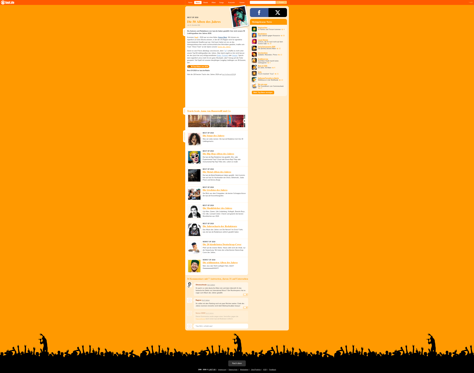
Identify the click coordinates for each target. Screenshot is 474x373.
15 (280, 48)
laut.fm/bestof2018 (228, 74)
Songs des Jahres (224, 47)
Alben (214, 2)
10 (270, 44)
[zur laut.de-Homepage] (10, 2)
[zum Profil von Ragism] (189, 300)
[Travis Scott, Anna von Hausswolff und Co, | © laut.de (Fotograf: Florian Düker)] (199, 121)
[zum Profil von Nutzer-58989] (189, 313)
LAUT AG (212, 370)
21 (278, 74)
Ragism (198, 300)
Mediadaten (244, 370)
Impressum (222, 370)
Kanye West (222, 37)
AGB (265, 370)
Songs (221, 2)
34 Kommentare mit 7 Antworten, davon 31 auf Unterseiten (217, 278)
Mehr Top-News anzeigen (263, 92)
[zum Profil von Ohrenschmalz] (189, 284)
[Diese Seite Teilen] (259, 12)
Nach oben (237, 363)
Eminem (225, 55)
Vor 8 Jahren (211, 285)
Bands (205, 2)
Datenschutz (233, 370)
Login (471, 2)
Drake (219, 55)
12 (281, 55)
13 (282, 80)
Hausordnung (200, 319)
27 (261, 88)
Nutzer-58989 (200, 313)
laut (196, 37)
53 (284, 36)
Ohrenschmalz (201, 285)
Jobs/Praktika (256, 370)
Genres (242, 2)
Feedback (272, 370)
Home (190, 2)
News (198, 2)
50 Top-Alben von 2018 (199, 66)
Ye (225, 51)
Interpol (234, 55)
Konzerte (231, 2)
